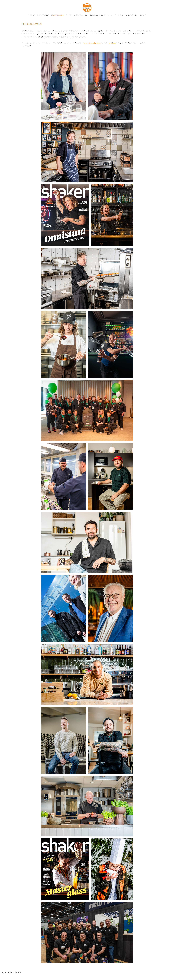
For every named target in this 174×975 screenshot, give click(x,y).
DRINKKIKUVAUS (43, 15)
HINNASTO (119, 15)
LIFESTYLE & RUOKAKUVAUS (76, 15)
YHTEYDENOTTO (131, 15)
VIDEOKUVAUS (94, 15)
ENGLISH (142, 15)
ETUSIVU (32, 15)
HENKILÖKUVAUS (57, 15)
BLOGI (103, 15)
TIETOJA (111, 15)
